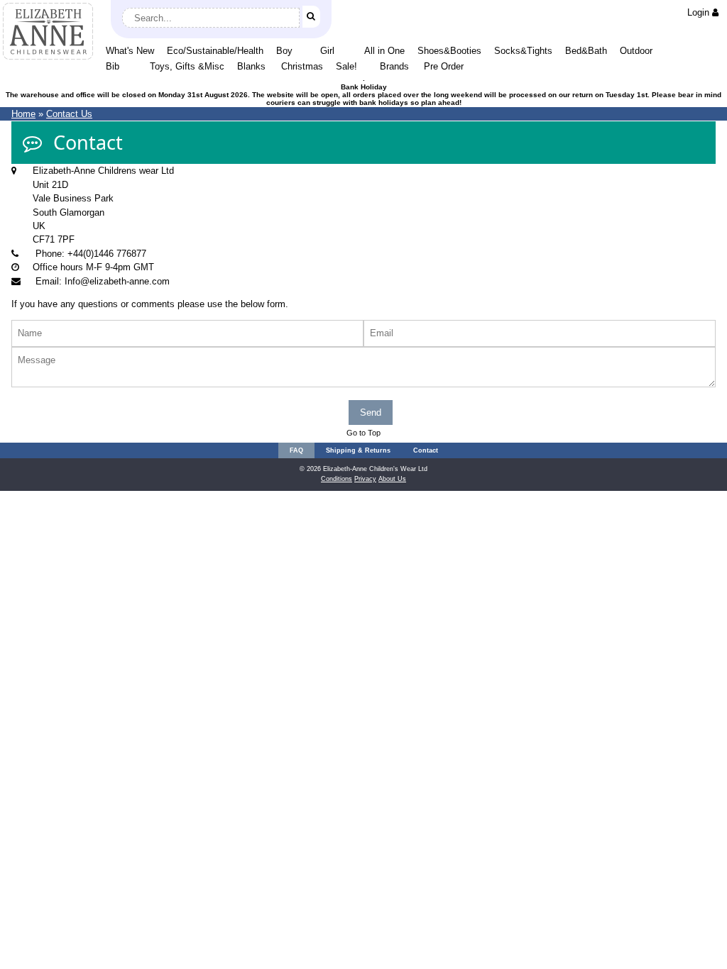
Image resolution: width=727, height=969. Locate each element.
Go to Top (363, 432)
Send (370, 412)
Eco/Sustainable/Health (215, 50)
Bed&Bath (586, 50)
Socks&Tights (523, 50)
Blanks (251, 66)
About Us (392, 478)
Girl (327, 50)
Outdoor (636, 50)
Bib (112, 66)
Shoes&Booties (449, 50)
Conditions (336, 478)
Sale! (346, 66)
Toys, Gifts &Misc (187, 66)
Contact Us (69, 114)
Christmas (302, 66)
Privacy (365, 478)
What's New (130, 50)
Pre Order (444, 66)
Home (23, 114)
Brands (394, 66)
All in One (384, 50)
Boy (284, 50)
